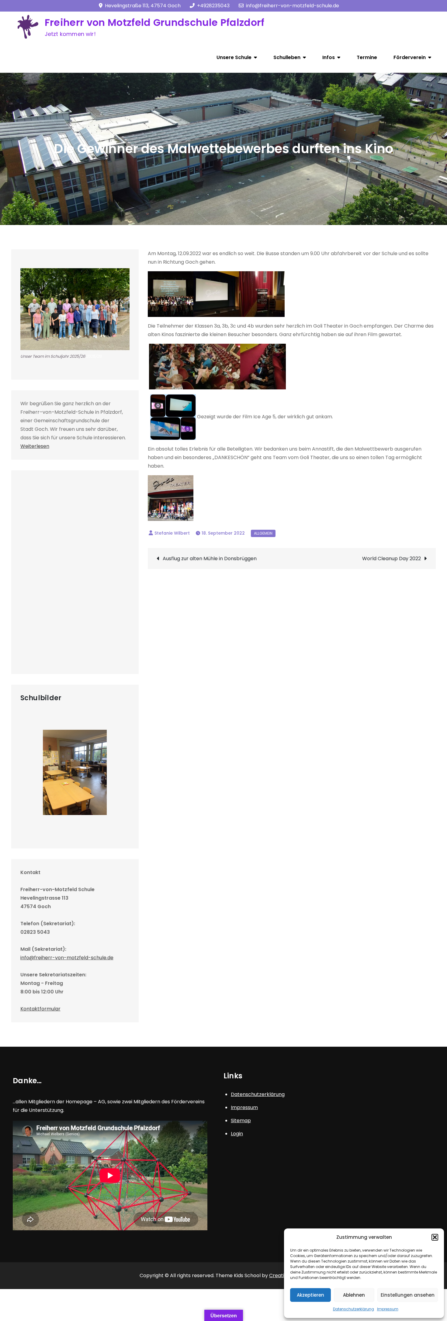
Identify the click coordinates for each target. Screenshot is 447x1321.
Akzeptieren (310, 1295)
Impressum (387, 1309)
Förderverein (409, 57)
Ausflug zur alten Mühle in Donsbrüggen (210, 558)
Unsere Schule (234, 57)
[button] (435, 1237)
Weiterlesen (34, 446)
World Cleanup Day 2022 (391, 558)
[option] (74, 772)
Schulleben (286, 57)
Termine (367, 57)
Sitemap (241, 1120)
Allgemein (263, 533)
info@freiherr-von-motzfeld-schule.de (292, 5)
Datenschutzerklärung (353, 1309)
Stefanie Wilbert (172, 533)
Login (237, 1133)
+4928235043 (213, 5)
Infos (328, 57)
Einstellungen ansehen (408, 1295)
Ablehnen (354, 1295)
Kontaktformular (40, 1008)
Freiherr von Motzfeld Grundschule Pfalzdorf (155, 22)
